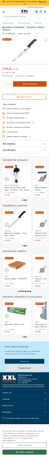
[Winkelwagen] (45, 11)
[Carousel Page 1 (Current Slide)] (22, 200)
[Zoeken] (4, 16)
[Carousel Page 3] (26, 200)
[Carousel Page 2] (24, 200)
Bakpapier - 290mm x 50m (14, 324)
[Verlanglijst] (41, 11)
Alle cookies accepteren (24, 452)
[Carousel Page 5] (25, 291)
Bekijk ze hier (42, 1)
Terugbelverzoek (24, 368)
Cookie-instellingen (24, 445)
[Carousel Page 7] (28, 291)
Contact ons (24, 361)
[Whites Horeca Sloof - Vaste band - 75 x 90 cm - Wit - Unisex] (16, 173)
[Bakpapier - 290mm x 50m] (16, 310)
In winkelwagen (31, 84)
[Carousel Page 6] (27, 291)
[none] (28, 275)
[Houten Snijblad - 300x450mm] (16, 265)
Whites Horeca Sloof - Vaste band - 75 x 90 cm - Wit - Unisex (17, 189)
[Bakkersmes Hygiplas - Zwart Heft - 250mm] (16, 219)
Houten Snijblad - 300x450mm (16, 279)
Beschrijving (9, 144)
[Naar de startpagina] (24, 12)
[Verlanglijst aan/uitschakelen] (46, 40)
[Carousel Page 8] (30, 291)
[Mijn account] (37, 11)
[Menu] (3, 12)
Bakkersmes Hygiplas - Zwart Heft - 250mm (16, 234)
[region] (24, 442)
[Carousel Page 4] (23, 291)
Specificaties (9, 150)
